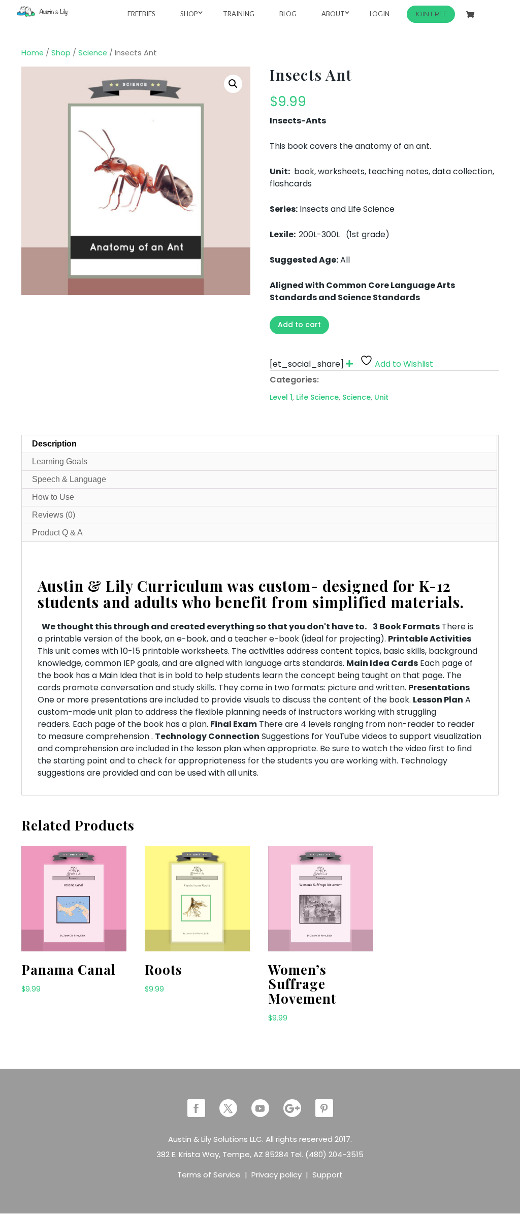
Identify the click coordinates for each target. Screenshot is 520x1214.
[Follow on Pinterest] (324, 1108)
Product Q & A (57, 532)
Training (238, 14)
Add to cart (299, 325)
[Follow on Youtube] (260, 1108)
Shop (189, 14)
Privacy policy (276, 1174)
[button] (233, 84)
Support (327, 1174)
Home (32, 53)
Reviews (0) (53, 514)
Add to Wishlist (404, 364)
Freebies (141, 14)
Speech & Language (69, 479)
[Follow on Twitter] (228, 1108)
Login (379, 14)
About (333, 14)
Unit (381, 397)
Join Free (430, 14)
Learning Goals (59, 461)
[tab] (259, 444)
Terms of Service (209, 1174)
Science (92, 53)
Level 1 (281, 397)
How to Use (53, 497)
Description (54, 443)
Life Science (317, 397)
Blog (288, 14)
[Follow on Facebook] (196, 1108)
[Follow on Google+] (292, 1108)
